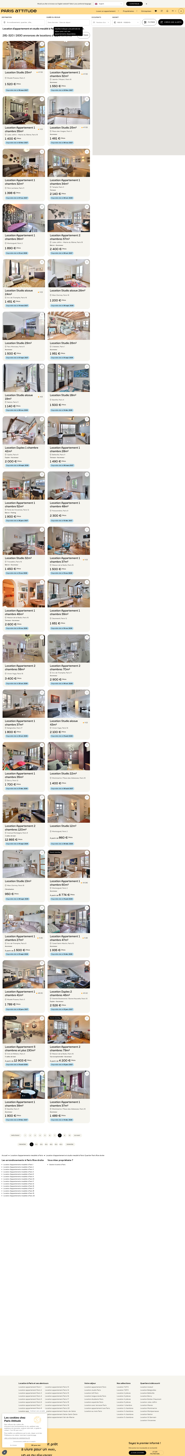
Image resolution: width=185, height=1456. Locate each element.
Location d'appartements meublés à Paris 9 (18, 1177)
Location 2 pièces (124, 1393)
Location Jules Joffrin (148, 1402)
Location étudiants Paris (93, 1399)
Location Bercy (146, 1396)
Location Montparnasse (149, 1411)
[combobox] (25, 22)
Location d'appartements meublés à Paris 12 (18, 1184)
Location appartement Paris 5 (30, 1399)
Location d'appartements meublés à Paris (26, 1155)
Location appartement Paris (95, 1387)
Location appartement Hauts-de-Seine (60, 1411)
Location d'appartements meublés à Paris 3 (18, 1169)
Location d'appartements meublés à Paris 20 (19, 1196)
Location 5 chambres (125, 1417)
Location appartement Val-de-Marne (59, 1417)
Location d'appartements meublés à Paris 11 (18, 1181)
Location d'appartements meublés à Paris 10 (18, 1179)
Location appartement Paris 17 (57, 1399)
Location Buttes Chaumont (150, 1399)
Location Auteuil (146, 1387)
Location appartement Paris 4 (30, 1396)
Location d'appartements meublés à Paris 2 (18, 1167)
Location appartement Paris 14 (57, 1390)
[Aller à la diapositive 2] (25, 66)
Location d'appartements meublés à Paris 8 (18, 1174)
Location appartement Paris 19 (57, 1405)
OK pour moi (35, 1445)
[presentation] (108, 11)
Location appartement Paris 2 (30, 1390)
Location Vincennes (148, 1420)
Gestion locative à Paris (57, 1165)
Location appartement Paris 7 (30, 1405)
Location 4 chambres (125, 1414)
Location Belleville (147, 1393)
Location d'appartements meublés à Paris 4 (18, 1172)
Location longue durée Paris (95, 1396)
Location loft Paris (91, 1393)
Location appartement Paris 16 (57, 1396)
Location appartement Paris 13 (57, 1387)
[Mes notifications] (167, 11)
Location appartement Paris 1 (30, 1387)
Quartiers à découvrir (150, 1383)
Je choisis (13, 1445)
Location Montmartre (148, 1408)
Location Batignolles (148, 1390)
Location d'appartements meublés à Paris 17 (18, 1189)
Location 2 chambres (125, 1408)
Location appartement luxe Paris (97, 1408)
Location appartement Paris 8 (30, 1408)
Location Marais (146, 1405)
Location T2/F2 (123, 1387)
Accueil (5, 1155)
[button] (4, 1452)
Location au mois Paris (93, 1411)
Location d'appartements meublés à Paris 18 (18, 1191)
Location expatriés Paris (93, 1402)
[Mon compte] (181, 11)
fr (173, 11)
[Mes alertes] (161, 11)
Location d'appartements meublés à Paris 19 (18, 1193)
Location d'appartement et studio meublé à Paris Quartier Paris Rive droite (75, 1155)
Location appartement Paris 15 (57, 1393)
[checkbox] (42, 44)
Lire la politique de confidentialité (17, 1438)
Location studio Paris (92, 1390)
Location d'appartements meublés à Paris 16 (18, 1186)
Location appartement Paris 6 (30, 1402)
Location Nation (146, 1414)
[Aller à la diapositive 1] (23, 66)
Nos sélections (124, 1383)
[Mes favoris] (156, 11)
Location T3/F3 (122, 1390)
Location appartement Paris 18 (57, 1402)
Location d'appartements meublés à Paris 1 (18, 1165)
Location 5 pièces (124, 1402)
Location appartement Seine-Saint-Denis (61, 1414)
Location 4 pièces (124, 1399)
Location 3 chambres (125, 1411)
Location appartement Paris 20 (57, 1408)
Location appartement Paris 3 (30, 1393)
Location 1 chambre (124, 1405)
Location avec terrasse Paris (95, 1405)
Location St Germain (148, 1417)
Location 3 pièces (124, 1396)
